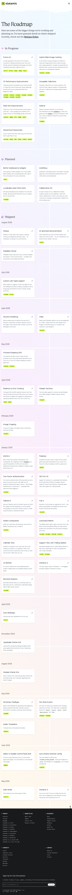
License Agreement (52, 852)
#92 (15, 139)
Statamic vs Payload (8, 829)
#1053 (24, 139)
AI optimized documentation (50, 231)
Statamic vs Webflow (8, 835)
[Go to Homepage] (9, 3)
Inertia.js (26, 462)
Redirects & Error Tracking (13, 388)
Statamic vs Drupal (8, 827)
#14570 (42, 73)
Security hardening (10, 317)
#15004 (6, 294)
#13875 (6, 433)
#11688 (6, 590)
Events (4, 850)
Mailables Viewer (9, 251)
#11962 (48, 534)
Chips (41, 317)
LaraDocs (56, 111)
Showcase (49, 823)
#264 (19, 139)
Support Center (51, 820)
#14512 (12, 95)
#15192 (6, 139)
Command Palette (46, 521)
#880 (11, 117)
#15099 (42, 121)
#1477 (5, 620)
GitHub (49, 825)
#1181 (11, 294)
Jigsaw (50, 113)
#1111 (5, 71)
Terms (48, 855)
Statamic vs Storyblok (9, 833)
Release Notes (31, 37)
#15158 (18, 97)
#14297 (42, 400)
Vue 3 (41, 501)
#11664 (6, 492)
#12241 (60, 534)
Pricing (5, 818)
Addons (27, 818)
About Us (49, 850)
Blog (48, 816)
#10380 (6, 713)
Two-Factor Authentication (13, 476)
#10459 (42, 716)
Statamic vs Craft (8, 823)
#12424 (6, 530)
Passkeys (42, 456)
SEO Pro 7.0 (43, 476)
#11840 (47, 554)
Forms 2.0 (7, 57)
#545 (5, 402)
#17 (15, 117)
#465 (15, 71)
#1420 (47, 73)
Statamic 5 (43, 790)
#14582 (18, 95)
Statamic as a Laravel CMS (10, 839)
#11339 (42, 512)
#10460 (48, 716)
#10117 (6, 797)
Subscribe (51, 884)
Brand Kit (50, 827)
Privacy (49, 857)
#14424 (6, 366)
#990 (19, 117)
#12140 (54, 534)
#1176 (11, 71)
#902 (20, 71)
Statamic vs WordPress (9, 837)
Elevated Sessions (10, 579)
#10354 (42, 767)
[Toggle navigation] (69, 3)
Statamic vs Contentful (9, 825)
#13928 (6, 199)
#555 (9, 402)
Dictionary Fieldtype (11, 702)
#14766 (42, 330)
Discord (5, 865)
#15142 (42, 95)
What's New (28, 816)
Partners (5, 857)
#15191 (6, 117)
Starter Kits (28, 820)
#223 (24, 117)
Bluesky (5, 861)
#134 (5, 179)
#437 (25, 71)
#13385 (6, 95)
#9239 (41, 467)
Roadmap (5, 820)
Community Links (7, 852)
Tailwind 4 (7, 501)
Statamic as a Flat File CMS (11, 842)
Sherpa (6, 231)
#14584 (30, 95)
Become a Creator (30, 823)
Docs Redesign (9, 613)
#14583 (24, 95)
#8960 (5, 765)
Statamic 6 (43, 563)
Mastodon (5, 863)
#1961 (41, 242)
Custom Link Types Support (14, 281)
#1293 (41, 554)
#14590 (12, 97)
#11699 (42, 534)
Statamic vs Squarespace (10, 831)
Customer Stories (8, 855)
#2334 (30, 139)
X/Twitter (5, 859)
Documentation (51, 818)
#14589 (6, 97)
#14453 (12, 366)
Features (5, 816)
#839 (11, 139)
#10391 (6, 731)
